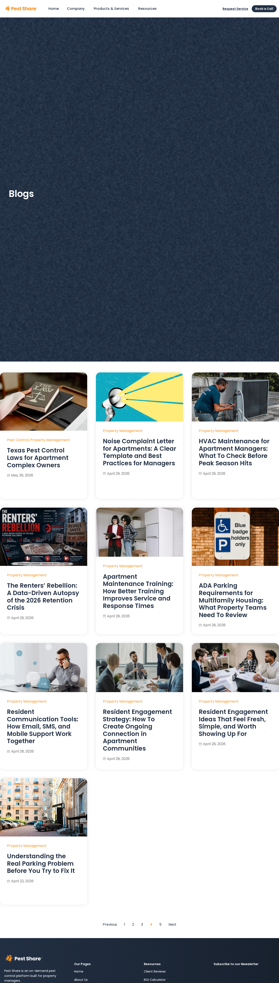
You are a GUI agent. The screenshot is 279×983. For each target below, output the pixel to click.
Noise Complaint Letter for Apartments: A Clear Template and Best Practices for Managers (139, 452)
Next (172, 924)
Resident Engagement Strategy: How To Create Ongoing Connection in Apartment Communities (137, 730)
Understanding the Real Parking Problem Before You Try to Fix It (41, 863)
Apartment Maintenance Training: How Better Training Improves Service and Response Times (138, 591)
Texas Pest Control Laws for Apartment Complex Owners (37, 457)
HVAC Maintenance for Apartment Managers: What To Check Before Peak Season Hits (234, 452)
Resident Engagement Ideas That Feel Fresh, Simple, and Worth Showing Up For (233, 723)
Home (78, 971)
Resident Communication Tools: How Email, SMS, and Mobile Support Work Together (42, 726)
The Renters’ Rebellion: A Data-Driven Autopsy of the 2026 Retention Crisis (43, 596)
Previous (110, 924)
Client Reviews (155, 971)
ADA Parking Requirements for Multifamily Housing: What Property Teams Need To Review (233, 600)
